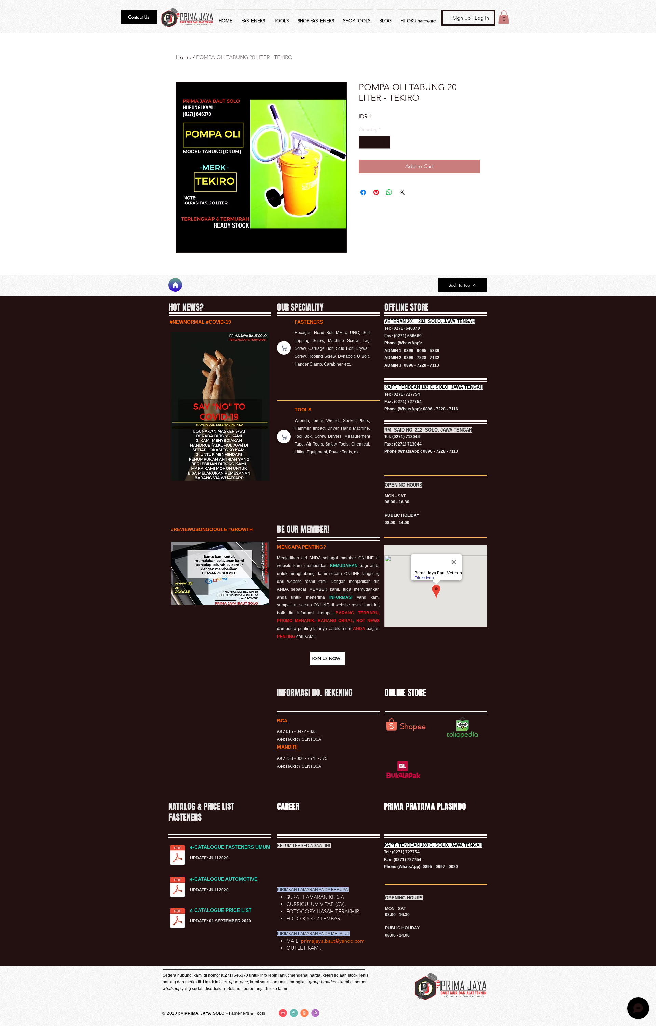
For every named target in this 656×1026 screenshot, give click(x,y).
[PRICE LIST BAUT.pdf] (177, 919)
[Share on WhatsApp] (389, 192)
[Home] (175, 285)
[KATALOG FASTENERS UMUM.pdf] (177, 856)
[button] (139, 17)
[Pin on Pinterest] (376, 192)
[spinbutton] (374, 142)
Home (183, 57)
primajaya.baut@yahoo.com (333, 941)
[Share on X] (402, 192)
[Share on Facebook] (363, 192)
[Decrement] (364, 142)
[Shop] (284, 348)
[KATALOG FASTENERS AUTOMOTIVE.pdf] (177, 888)
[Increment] (385, 142)
